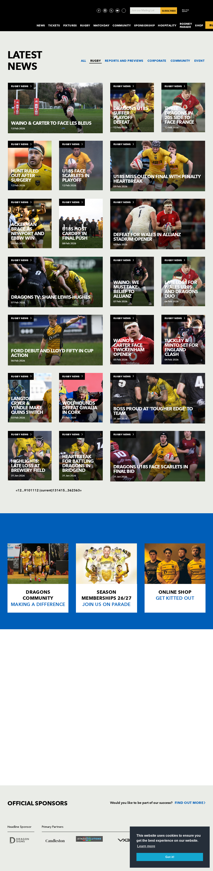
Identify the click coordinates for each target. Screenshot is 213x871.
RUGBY (95, 60)
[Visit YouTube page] (117, 11)
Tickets (54, 25)
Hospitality (167, 25)
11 (32, 490)
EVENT (199, 60)
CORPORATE (156, 60)
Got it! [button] (169, 857)
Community (122, 25)
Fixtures (70, 25)
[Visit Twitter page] (111, 11)
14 (59, 490)
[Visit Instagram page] (105, 11)
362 (70, 490)
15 (63, 490)
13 (54, 490)
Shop (199, 25)
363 (77, 490)
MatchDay (101, 25)
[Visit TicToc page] (124, 11)
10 (28, 490)
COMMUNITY (180, 60)
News (41, 25)
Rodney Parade (186, 25)
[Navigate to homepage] (18, 21)
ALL (83, 60)
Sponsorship (144, 25)
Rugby (85, 25)
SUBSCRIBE (169, 11)
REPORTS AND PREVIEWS (124, 60)
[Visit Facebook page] (99, 11)
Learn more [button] (146, 846)
